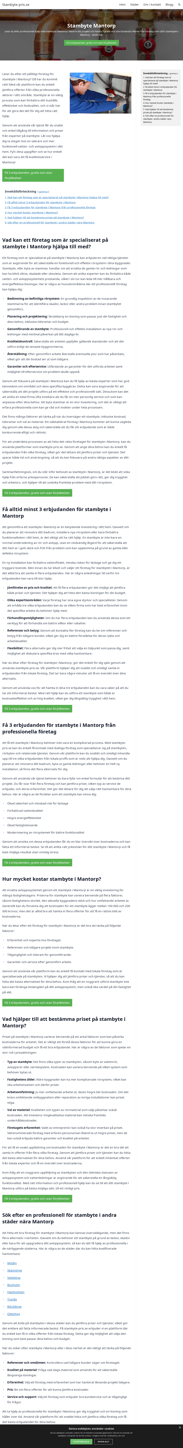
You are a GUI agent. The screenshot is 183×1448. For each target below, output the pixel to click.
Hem (122, 4)
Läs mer (121, 1435)
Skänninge (14, 1270)
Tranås (12, 1299)
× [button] (180, 1427)
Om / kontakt (152, 4)
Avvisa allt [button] (103, 1441)
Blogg (169, 4)
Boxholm (13, 1285)
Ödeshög (13, 1314)
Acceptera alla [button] (81, 1441)
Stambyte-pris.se (15, 4)
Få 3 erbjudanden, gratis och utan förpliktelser (91, 42)
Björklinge (14, 1307)
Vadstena (13, 1278)
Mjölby (12, 1263)
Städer (134, 4)
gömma (43, 191)
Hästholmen (15, 1292)
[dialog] (91, 1436)
